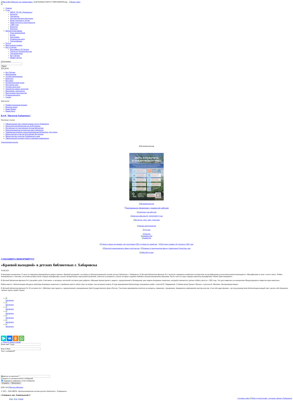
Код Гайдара (15, 56)
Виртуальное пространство (16, 93)
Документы (14, 16)
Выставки (9, 81)
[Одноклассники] (15, 338)
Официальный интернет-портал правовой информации (27, 138)
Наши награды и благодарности (22, 23)
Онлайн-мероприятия (13, 76)
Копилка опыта (11, 107)
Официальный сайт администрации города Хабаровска (27, 124)
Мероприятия (10, 74)
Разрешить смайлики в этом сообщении (19, 381)
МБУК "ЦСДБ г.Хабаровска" (21, 12)
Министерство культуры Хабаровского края (22, 136)
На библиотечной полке (14, 83)
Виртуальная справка (13, 45)
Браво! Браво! (10, 109)
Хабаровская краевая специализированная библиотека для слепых (31, 132)
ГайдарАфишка (16, 41)
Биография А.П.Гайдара (19, 49)
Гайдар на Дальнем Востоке (21, 51)
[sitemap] (74, 2)
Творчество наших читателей (16, 89)
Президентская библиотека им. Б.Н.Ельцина (22, 126)
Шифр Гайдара (16, 58)
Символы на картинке (10, 376)
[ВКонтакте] (9, 338)
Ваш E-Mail (5, 349)
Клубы (12, 35)
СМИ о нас (14, 25)
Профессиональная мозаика (16, 105)
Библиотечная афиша (13, 31)
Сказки (8, 97)
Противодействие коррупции (21, 18)
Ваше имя (5, 344)
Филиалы (14, 14)
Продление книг (11, 85)
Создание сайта (243, 398)
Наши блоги (10, 111)
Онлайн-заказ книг (12, 87)
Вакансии (14, 27)
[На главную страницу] (2, 4)
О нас (7, 10)
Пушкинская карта (17, 39)
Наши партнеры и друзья (20, 20)
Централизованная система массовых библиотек (24, 130)
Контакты (14, 29)
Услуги (8, 43)
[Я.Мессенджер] (3, 338)
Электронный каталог (9, 142)
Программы (14, 37)
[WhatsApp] (21, 338)
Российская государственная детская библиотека (24, 128)
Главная (8, 8)
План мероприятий (17, 33)
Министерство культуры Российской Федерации (24, 134)
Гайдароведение (16, 53)
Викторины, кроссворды (15, 91)
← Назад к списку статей (11, 342)
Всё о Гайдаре (10, 47)
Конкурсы (9, 79)
